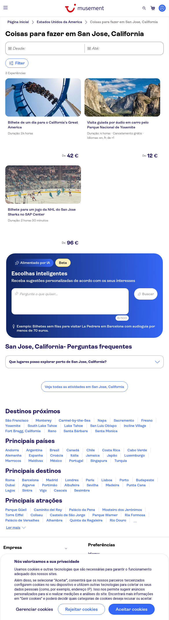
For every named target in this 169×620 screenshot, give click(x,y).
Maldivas (35, 461)
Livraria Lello (143, 520)
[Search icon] (144, 8)
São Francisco (16, 420)
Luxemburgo (134, 455)
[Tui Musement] (84, 8)
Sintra (27, 490)
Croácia (56, 455)
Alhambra (54, 520)
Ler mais (13, 527)
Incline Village (135, 426)
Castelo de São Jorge (67, 515)
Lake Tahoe (73, 426)
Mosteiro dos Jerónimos (122, 510)
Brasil (54, 450)
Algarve (28, 485)
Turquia (120, 461)
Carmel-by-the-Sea (74, 420)
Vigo (43, 490)
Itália (74, 455)
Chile (90, 450)
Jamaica (93, 455)
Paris (90, 480)
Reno (52, 431)
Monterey (43, 420)
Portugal (76, 461)
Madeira (112, 485)
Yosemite (12, 426)
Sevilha (92, 485)
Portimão (49, 485)
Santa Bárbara (76, 431)
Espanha (36, 455)
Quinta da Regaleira (86, 520)
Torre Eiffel (14, 515)
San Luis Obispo (103, 426)
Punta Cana (136, 485)
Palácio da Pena (82, 510)
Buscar (148, 294)
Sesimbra (82, 490)
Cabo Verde (137, 450)
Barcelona (30, 480)
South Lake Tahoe (42, 426)
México (56, 461)
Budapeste (145, 480)
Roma (10, 480)
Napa (102, 420)
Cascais (60, 490)
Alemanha (13, 455)
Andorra (12, 450)
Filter (20, 63)
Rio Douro (118, 520)
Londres (72, 480)
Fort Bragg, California (23, 431)
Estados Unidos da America (59, 22)
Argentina (34, 450)
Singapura (98, 461)
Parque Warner (105, 515)
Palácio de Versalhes (22, 520)
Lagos (10, 490)
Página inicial (18, 22)
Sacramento (124, 420)
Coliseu (37, 515)
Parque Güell (16, 510)
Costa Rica (111, 450)
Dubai (10, 485)
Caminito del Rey (48, 510)
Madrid (52, 480)
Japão (112, 455)
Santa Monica (106, 431)
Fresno (146, 420)
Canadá (72, 450)
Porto (124, 480)
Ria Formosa (135, 515)
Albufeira (71, 485)
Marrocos (13, 461)
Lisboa (106, 480)
